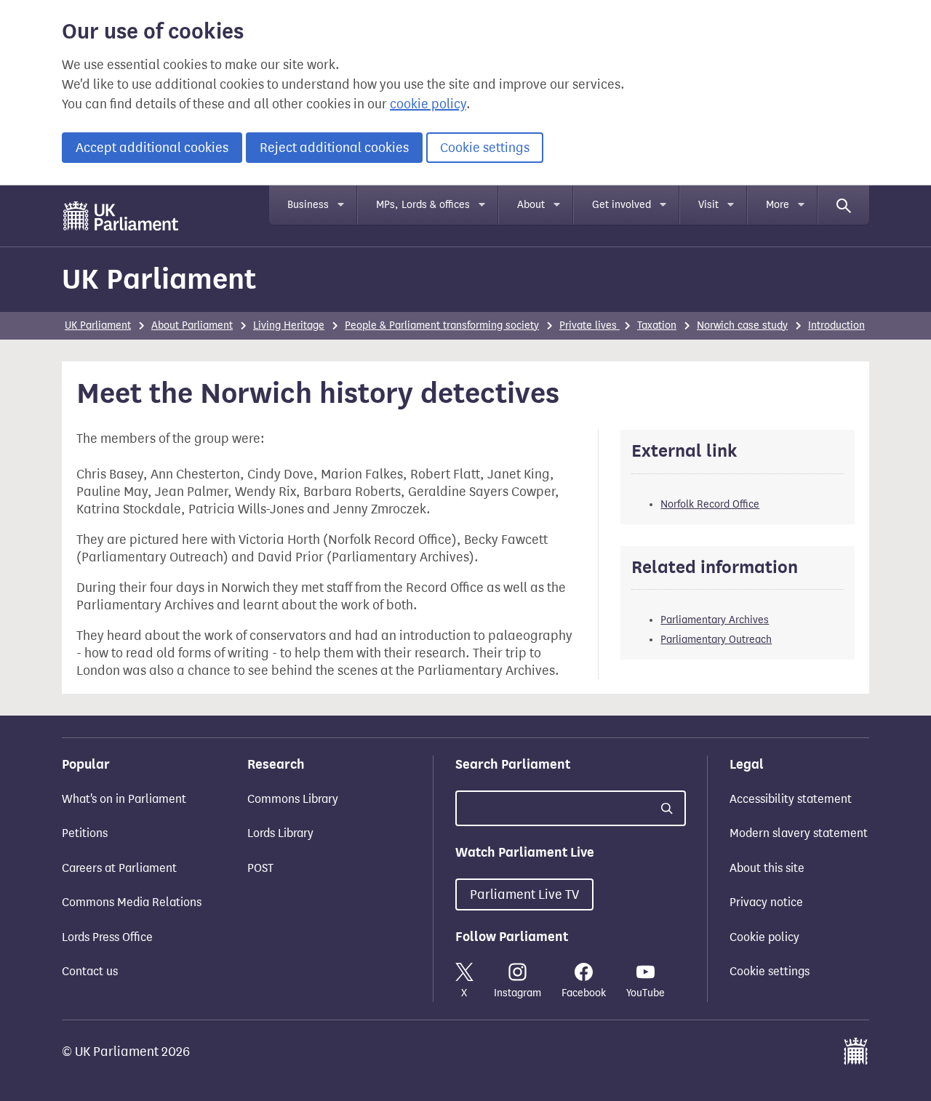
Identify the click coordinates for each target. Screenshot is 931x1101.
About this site (767, 868)
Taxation (656, 325)
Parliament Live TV (524, 894)
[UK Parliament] (121, 216)
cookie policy (428, 104)
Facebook (584, 993)
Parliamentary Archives (714, 620)
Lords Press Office (107, 937)
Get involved (621, 205)
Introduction (836, 325)
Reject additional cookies (334, 148)
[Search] (843, 205)
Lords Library (280, 833)
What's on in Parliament (124, 799)
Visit (708, 205)
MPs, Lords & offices (423, 205)
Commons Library (292, 799)
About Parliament (192, 325)
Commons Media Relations (131, 902)
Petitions (85, 833)
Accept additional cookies (152, 148)
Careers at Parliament (119, 868)
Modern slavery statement (799, 833)
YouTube (645, 993)
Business (308, 205)
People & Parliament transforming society (442, 325)
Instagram (517, 993)
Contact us (90, 971)
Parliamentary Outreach (716, 639)
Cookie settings (485, 148)
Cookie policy (764, 937)
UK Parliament (159, 279)
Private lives (589, 325)
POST (260, 868)
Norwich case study (742, 325)
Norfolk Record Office (709, 504)
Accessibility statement (791, 799)
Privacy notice (766, 902)
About (531, 205)
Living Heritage (288, 325)
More (777, 205)
